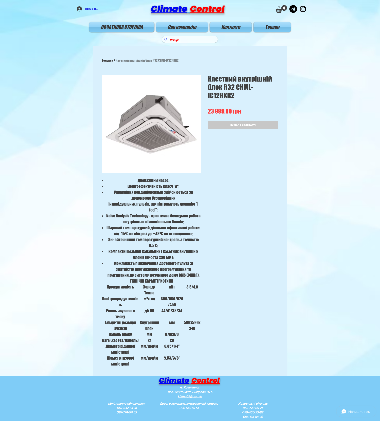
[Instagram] (303, 9)
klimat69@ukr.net (190, 396)
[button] (281, 9)
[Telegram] (293, 9)
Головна (107, 60)
